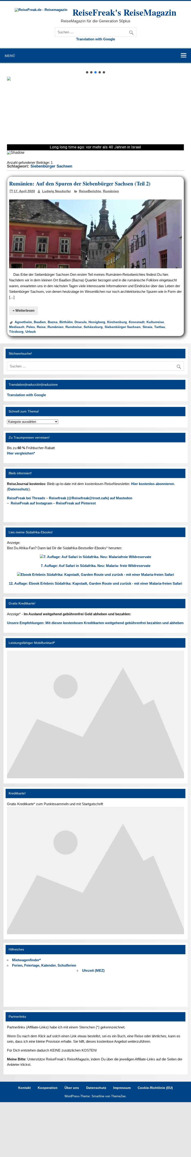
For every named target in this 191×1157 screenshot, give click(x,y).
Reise (41, 327)
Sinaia (147, 327)
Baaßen (40, 322)
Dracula (81, 322)
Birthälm (66, 322)
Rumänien (111, 191)
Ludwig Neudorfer (56, 191)
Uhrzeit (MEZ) (93, 970)
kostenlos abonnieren (152, 484)
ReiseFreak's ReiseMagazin (124, 12)
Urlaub (30, 331)
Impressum (122, 1088)
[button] (87, 72)
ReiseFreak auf (31, 503)
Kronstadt (137, 322)
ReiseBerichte (90, 191)
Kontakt (24, 1088)
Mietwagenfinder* (26, 960)
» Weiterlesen (23, 310)
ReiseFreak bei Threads (26, 498)
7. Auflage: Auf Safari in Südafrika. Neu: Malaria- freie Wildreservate (95, 566)
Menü (10, 55)
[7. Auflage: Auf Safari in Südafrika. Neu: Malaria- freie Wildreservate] (95, 557)
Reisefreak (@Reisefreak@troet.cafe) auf (90, 498)
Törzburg (16, 331)
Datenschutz (18, 489)
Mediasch (16, 327)
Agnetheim (23, 322)
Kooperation (48, 1088)
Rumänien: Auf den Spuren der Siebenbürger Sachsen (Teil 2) (79, 183)
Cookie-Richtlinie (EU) (155, 1088)
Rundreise (73, 327)
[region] (95, 114)
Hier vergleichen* (21, 453)
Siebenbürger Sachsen (123, 327)
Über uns (72, 1088)
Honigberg (97, 322)
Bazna (53, 322)
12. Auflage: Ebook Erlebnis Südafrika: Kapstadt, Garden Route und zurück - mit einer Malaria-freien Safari (95, 583)
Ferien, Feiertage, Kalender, (44, 965)
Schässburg (93, 327)
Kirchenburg (117, 322)
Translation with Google (95, 39)
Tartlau (159, 327)
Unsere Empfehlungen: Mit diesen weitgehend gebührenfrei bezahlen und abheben (95, 623)
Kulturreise (155, 322)
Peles (30, 327)
